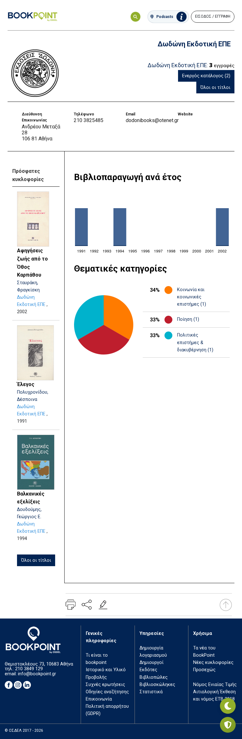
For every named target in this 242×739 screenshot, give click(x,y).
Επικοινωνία (99, 699)
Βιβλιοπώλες (154, 677)
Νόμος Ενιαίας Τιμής (215, 684)
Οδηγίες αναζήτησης (107, 692)
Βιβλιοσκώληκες (157, 684)
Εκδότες (148, 669)
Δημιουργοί (152, 662)
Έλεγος (25, 384)
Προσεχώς (204, 669)
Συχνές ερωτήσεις (105, 684)
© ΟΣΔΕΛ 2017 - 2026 (24, 730)
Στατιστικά (151, 692)
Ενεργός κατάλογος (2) (206, 76)
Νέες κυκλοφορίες (213, 662)
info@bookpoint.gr (37, 674)
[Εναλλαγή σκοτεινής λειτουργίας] (228, 706)
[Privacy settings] (228, 725)
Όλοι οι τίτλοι (215, 87)
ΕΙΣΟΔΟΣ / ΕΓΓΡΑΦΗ (212, 16)
